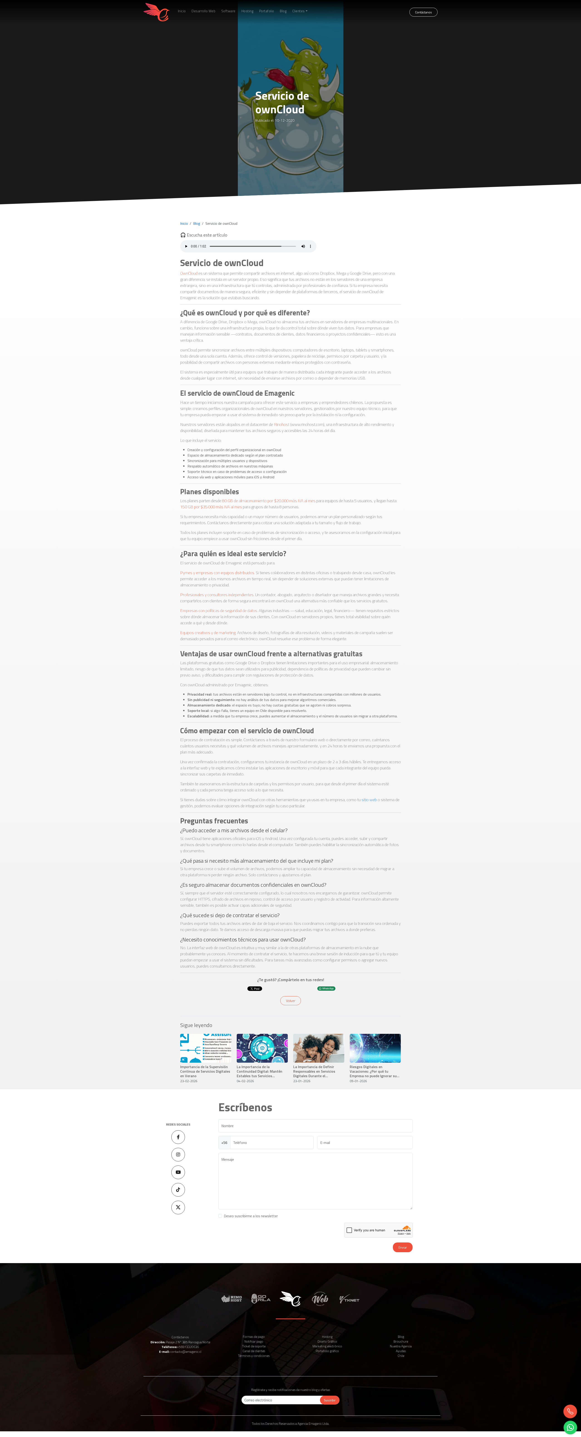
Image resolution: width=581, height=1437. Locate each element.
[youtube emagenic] (178, 1172)
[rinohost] (231, 1298)
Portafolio (266, 11)
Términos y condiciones (254, 1355)
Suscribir (330, 1400)
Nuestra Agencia (401, 1346)
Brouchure (401, 1341)
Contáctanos (423, 12)
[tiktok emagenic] (178, 1190)
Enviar (403, 1247)
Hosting (247, 11)
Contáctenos (180, 1337)
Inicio (182, 11)
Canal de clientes (254, 1350)
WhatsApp (328, 988)
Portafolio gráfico (327, 1350)
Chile (401, 1355)
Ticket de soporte (254, 1346)
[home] (156, 12)
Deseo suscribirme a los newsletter (251, 1216)
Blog (283, 11)
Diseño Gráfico (327, 1341)
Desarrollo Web (203, 11)
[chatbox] (570, 1427)
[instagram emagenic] (178, 1154)
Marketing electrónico (327, 1346)
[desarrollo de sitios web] (320, 1298)
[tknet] (349, 1298)
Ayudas (401, 1350)
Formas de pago (254, 1336)
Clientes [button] (298, 11)
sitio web (369, 800)
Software (228, 11)
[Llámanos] (571, 1412)
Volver (290, 1000)
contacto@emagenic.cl (185, 1351)
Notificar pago (253, 1341)
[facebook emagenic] (178, 1137)
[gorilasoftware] (261, 1298)
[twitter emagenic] (178, 1207)
